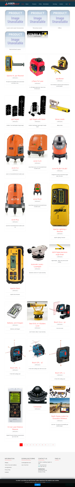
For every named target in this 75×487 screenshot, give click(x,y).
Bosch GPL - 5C (37, 362)
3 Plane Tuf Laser (37, 81)
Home (23, 4)
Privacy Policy (7, 469)
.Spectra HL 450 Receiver (15, 76)
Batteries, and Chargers (15, 323)
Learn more (48, 482)
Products (34, 4)
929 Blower (60, 78)
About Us (27, 5)
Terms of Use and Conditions (11, 465)
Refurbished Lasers (46, 5)
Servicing (55, 4)
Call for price (15, 77)
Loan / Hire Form (25, 465)
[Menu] (69, 4)
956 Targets (15, 119)
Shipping (6, 462)
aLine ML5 (15, 220)
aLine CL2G (37, 161)
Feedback (7, 472)
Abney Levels (59, 119)
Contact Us (61, 5)
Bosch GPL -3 (59, 373)
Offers (40, 4)
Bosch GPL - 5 (15, 368)
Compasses (37, 407)
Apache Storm (15, 288)
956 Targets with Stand (37, 119)
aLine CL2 (15, 168)
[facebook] (5, 0)
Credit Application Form (26, 462)
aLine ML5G (37, 199)
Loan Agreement (8, 467)
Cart (67, 4)
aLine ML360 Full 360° (59, 168)
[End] (52, 444)
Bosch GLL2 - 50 (60, 322)
